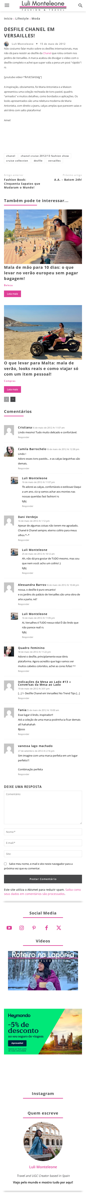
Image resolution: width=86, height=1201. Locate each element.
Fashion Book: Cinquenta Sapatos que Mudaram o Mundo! (22, 183)
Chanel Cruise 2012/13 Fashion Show (45, 156)
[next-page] (12, 399)
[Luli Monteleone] (7, 44)
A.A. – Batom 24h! (68, 179)
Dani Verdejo (28, 517)
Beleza (8, 285)
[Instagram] (21, 928)
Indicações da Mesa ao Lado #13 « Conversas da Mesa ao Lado (44, 683)
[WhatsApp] (56, 141)
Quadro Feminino (31, 648)
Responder (23, 437)
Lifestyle (22, 18)
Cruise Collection (17, 160)
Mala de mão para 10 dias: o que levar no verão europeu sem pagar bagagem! (41, 273)
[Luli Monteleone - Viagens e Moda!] (43, 5)
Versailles (54, 160)
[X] (30, 141)
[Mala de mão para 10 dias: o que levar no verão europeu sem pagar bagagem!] (43, 236)
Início (8, 18)
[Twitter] (59, 928)
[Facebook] (17, 141)
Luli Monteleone (23, 44)
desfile (38, 160)
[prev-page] (6, 399)
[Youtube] (9, 928)
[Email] (69, 141)
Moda (36, 18)
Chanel (47, 53)
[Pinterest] (43, 141)
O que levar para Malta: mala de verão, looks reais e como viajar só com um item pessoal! (41, 368)
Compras (10, 381)
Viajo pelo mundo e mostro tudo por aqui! (43, 1182)
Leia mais (12, 293)
